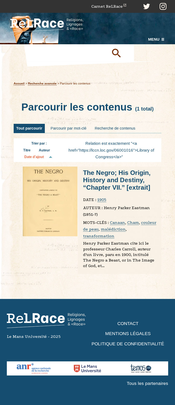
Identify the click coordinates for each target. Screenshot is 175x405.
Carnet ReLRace (107, 6)
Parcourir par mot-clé (68, 128)
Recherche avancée (42, 83)
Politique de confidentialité (128, 343)
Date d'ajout (34, 157)
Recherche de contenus (115, 128)
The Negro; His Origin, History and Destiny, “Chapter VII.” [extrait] (116, 180)
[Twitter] (146, 6)
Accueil (19, 83)
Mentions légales (128, 333)
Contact (128, 323)
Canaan (117, 222)
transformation (98, 236)
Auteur (44, 150)
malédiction (113, 229)
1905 (101, 199)
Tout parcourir (29, 128)
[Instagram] (163, 6)
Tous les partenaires (147, 383)
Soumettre (121, 52)
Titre (27, 150)
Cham (133, 222)
